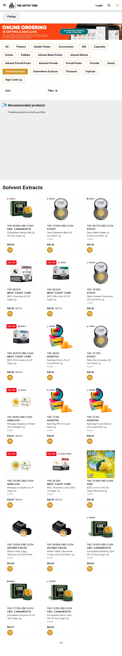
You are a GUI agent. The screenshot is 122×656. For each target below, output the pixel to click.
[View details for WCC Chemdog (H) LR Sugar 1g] (21, 273)
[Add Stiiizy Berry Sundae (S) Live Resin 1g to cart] (90, 377)
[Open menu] (4, 5)
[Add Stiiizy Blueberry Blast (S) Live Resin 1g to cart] (50, 250)
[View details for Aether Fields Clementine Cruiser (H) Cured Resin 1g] (61, 528)
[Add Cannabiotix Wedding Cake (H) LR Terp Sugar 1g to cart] (90, 569)
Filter (51, 90)
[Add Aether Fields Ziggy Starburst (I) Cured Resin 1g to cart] (10, 569)
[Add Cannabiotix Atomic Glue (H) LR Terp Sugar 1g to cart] (50, 632)
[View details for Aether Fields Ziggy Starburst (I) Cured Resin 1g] (21, 528)
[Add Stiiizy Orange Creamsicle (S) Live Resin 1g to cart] (90, 314)
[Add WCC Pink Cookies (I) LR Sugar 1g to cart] (10, 377)
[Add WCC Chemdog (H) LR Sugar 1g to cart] (10, 314)
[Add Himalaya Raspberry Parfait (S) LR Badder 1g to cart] (10, 441)
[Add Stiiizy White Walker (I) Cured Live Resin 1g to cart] (90, 250)
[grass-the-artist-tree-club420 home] (23, 5)
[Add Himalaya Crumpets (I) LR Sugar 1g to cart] (10, 505)
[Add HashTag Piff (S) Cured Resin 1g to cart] (50, 441)
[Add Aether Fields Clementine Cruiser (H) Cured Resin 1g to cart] (50, 569)
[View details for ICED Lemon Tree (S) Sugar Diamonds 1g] (101, 464)
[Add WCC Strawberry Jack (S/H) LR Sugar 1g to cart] (50, 505)
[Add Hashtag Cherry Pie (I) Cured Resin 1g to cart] (50, 377)
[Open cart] (116, 5)
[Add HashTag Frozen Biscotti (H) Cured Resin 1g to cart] (90, 441)
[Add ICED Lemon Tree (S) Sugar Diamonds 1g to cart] (90, 505)
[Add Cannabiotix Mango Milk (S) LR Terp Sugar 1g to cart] (10, 250)
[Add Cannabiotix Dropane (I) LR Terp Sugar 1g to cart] (10, 632)
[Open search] (109, 5)
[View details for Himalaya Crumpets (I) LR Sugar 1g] (21, 464)
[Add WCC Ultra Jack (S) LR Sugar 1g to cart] (50, 314)
